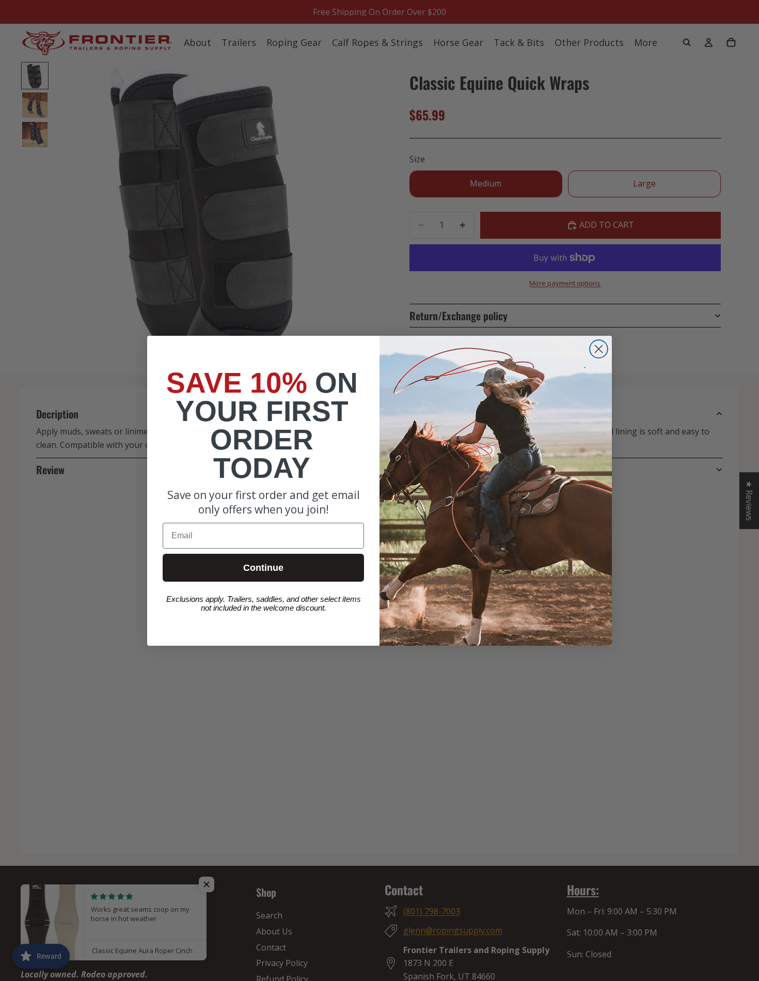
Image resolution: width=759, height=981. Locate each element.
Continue (263, 568)
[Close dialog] (599, 349)
